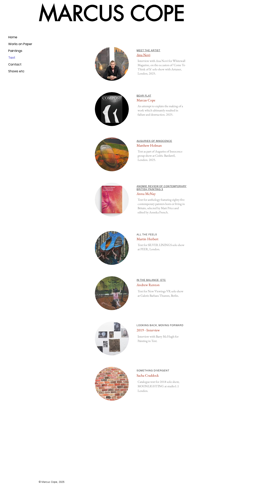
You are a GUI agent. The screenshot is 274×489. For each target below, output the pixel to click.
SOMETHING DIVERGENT (153, 370)
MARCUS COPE (112, 13)
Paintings (15, 50)
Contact (14, 64)
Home (12, 37)
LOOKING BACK (147, 325)
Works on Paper (20, 44)
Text (11, 57)
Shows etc (16, 71)
